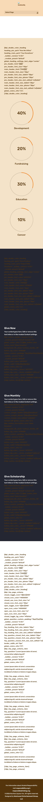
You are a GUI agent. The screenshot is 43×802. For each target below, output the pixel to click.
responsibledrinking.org (21, 791)
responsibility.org (22, 788)
